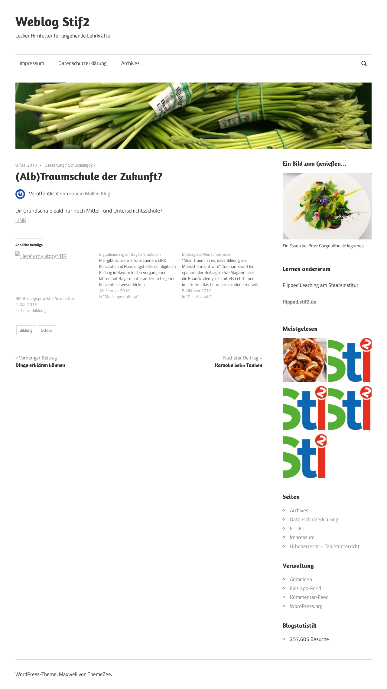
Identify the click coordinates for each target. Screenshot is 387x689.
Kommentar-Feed (309, 597)
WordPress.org (306, 606)
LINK (20, 220)
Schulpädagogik (82, 165)
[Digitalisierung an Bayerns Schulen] (140, 275)
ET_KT (297, 528)
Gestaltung (54, 165)
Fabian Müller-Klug (89, 193)
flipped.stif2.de (299, 302)
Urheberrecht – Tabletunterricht (324, 546)
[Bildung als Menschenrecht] (223, 275)
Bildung (26, 330)
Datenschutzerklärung (82, 63)
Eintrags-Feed (305, 588)
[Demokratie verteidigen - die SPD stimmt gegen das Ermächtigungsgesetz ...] (350, 409)
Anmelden (301, 579)
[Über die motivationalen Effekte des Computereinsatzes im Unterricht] (305, 409)
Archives (130, 63)
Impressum (32, 63)
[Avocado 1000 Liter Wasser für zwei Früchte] (350, 361)
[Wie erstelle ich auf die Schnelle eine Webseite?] (305, 457)
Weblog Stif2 (52, 21)
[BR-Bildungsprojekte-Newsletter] (54, 273)
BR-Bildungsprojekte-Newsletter (44, 298)
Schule (46, 330)
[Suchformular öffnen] (364, 63)
